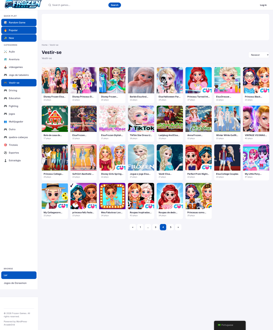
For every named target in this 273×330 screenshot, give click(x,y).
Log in (263, 5)
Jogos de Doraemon (15, 283)
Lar (5, 275)
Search (114, 5)
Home (45, 45)
